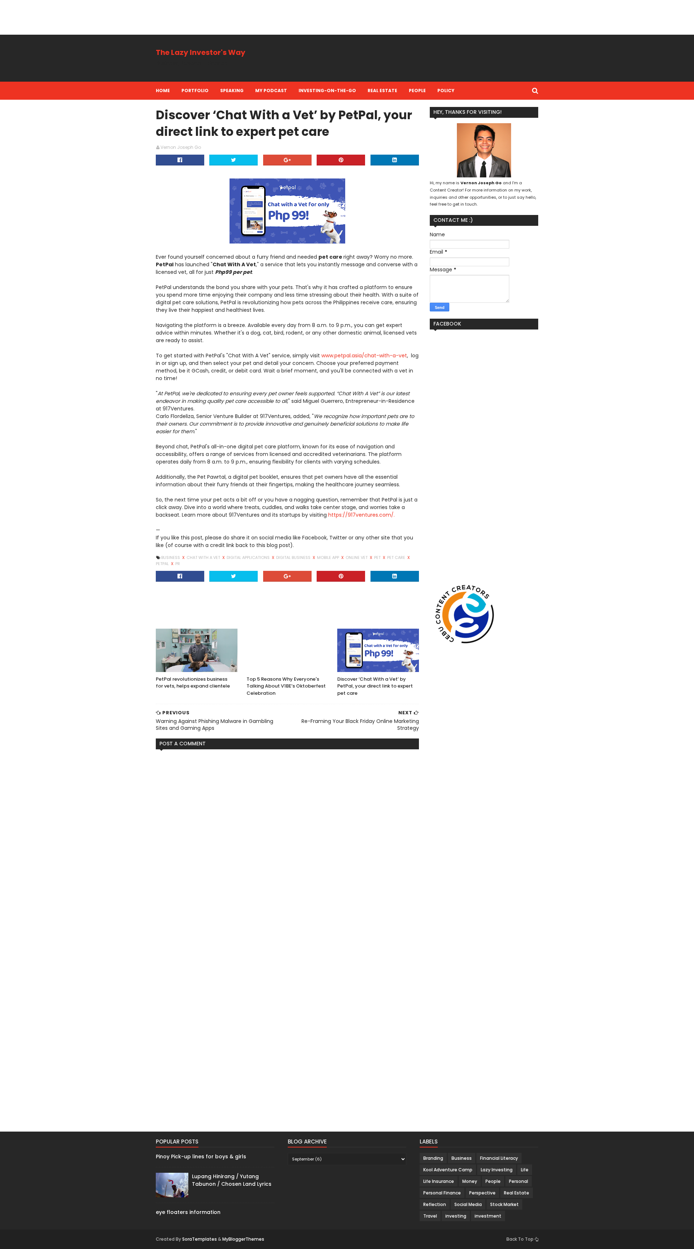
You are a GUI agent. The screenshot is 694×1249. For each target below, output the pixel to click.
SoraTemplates (199, 1239)
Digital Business (294, 557)
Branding (433, 1158)
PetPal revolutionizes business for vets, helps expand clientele (193, 683)
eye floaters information (188, 1212)
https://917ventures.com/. (361, 514)
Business (171, 557)
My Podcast (271, 90)
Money (469, 1181)
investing (455, 1216)
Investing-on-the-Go (327, 90)
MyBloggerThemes (243, 1239)
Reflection (434, 1204)
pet (378, 557)
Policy (445, 90)
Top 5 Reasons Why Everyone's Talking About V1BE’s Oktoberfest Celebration (286, 686)
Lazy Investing (497, 1170)
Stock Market (504, 1204)
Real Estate (382, 90)
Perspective (482, 1193)
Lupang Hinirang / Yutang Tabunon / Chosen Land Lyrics (231, 1180)
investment (488, 1216)
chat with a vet (204, 557)
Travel (430, 1216)
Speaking (232, 90)
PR (177, 564)
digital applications (249, 557)
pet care (396, 557)
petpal (163, 564)
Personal (518, 1181)
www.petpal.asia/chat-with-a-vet (364, 355)
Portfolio (195, 90)
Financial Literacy (499, 1158)
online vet (357, 557)
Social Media (468, 1204)
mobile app (328, 557)
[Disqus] (287, 845)
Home (163, 90)
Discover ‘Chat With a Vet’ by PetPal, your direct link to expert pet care (375, 686)
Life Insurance (438, 1181)
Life (524, 1170)
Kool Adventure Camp (447, 1170)
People (417, 90)
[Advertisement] (131, 16)
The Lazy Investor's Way (200, 52)
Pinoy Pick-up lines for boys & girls (201, 1156)
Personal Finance (442, 1193)
